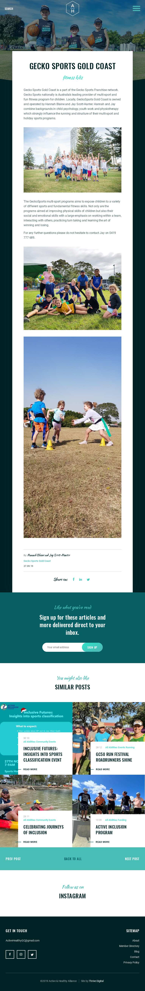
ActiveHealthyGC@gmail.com (22, 940)
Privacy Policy (131, 962)
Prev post (13, 858)
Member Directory (129, 946)
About (135, 940)
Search (9, 9)
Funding (122, 820)
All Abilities (29, 741)
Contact (134, 956)
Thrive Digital (96, 980)
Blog (136, 951)
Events (52, 741)
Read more (30, 769)
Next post (132, 858)
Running (130, 747)
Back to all (73, 858)
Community (42, 741)
